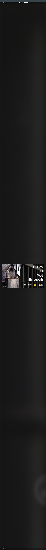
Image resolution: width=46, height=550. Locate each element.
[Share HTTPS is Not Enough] (39, 548)
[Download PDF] (42, 548)
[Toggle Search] (42, 2)
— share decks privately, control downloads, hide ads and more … (23, 0)
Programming (32, 548)
